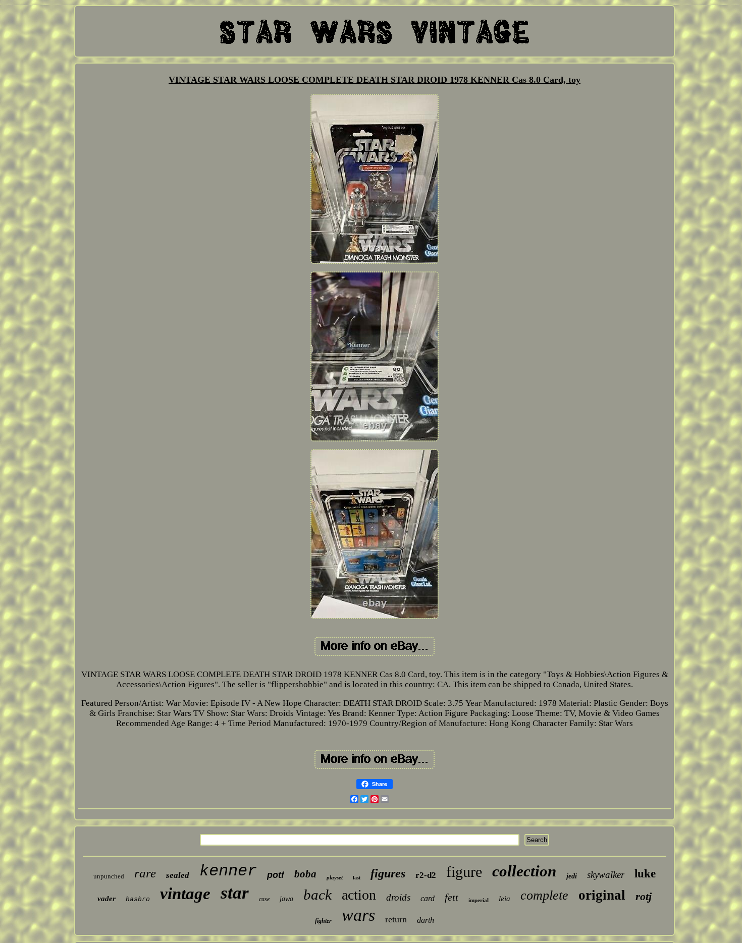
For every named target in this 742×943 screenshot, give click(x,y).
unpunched (108, 876)
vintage (185, 893)
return (396, 919)
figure (464, 871)
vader (106, 899)
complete (544, 895)
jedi (571, 876)
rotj (643, 896)
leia (504, 899)
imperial (478, 900)
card (427, 898)
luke (645, 873)
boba (305, 874)
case (264, 899)
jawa (286, 899)
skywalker (605, 874)
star (235, 893)
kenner (228, 871)
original (601, 895)
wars (358, 915)
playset (335, 877)
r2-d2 (425, 875)
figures (387, 873)
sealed (177, 875)
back (317, 894)
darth (425, 920)
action (359, 895)
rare (145, 873)
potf (275, 875)
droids (398, 897)
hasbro (138, 899)
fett (451, 897)
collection (524, 871)
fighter (323, 920)
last (356, 877)
